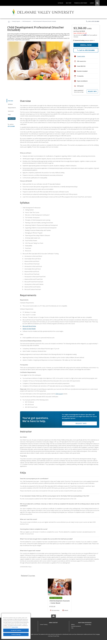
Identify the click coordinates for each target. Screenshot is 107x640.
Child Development (26, 21)
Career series (81, 56)
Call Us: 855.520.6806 (92, 21)
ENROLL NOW (86, 45)
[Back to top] (53, 622)
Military (73, 624)
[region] (16, 626)
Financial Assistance (76, 626)
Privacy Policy (56, 636)
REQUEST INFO (92, 91)
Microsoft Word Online (29, 326)
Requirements (12, 107)
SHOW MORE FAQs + (26, 567)
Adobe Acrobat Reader (29, 329)
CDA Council (59, 394)
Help (72, 628)
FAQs (9, 114)
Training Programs (16, 21)
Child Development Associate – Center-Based (59, 602)
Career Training (43, 624)
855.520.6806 (11, 126)
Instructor (11, 111)
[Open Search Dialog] (97, 3)
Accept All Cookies (16, 630)
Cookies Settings (16, 634)
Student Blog (88, 624)
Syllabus (10, 104)
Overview (10, 100)
